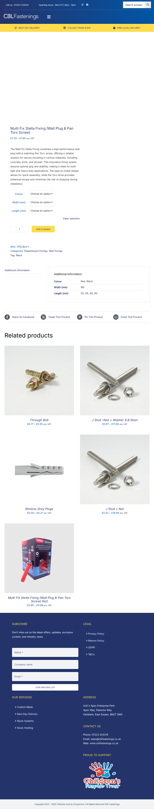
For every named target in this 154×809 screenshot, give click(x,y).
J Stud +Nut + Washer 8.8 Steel (115, 420)
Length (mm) (19, 210)
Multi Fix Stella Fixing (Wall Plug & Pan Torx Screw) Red (39, 599)
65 (86, 293)
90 (95, 293)
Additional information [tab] (17, 270)
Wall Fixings (55, 250)
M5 (82, 287)
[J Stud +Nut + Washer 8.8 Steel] (114, 347)
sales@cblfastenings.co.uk (106, 739)
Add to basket (43, 229)
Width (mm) (19, 202)
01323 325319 (100, 734)
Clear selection (71, 218)
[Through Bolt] (39, 347)
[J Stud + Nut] (114, 436)
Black (19, 255)
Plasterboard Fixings (35, 250)
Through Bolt (39, 420)
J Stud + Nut (115, 509)
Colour (19, 193)
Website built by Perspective (71, 804)
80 (91, 293)
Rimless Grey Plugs (39, 509)
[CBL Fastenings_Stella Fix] (39, 84)
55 (82, 293)
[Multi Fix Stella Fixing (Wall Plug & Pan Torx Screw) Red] (39, 525)
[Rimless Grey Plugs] (39, 436)
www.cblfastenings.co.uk (104, 743)
